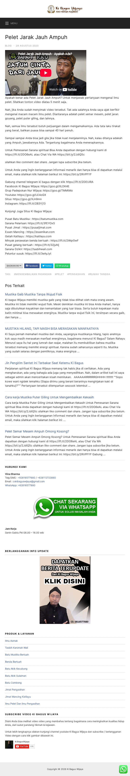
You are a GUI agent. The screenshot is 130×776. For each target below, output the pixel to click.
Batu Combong (13, 682)
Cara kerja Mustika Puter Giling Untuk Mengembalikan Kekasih (49, 397)
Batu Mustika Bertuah (17, 654)
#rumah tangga (99, 274)
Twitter (48, 265)
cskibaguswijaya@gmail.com (29, 481)
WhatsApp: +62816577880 (20, 485)
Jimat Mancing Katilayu (18, 696)
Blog (8, 45)
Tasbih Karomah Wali (16, 647)
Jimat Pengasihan (15, 689)
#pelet (59, 274)
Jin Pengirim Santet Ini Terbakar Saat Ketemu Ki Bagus (44, 363)
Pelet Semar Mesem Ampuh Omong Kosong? (37, 431)
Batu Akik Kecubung (16, 668)
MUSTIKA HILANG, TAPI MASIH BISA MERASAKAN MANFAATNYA (52, 328)
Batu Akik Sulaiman (15, 675)
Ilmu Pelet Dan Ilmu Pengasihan (22, 703)
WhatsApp (63, 265)
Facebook (33, 265)
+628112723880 (46, 477)
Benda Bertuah (13, 661)
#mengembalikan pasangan (33, 274)
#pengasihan (76, 274)
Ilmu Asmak (11, 640)
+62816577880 (26, 477)
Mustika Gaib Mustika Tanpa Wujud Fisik (33, 294)
